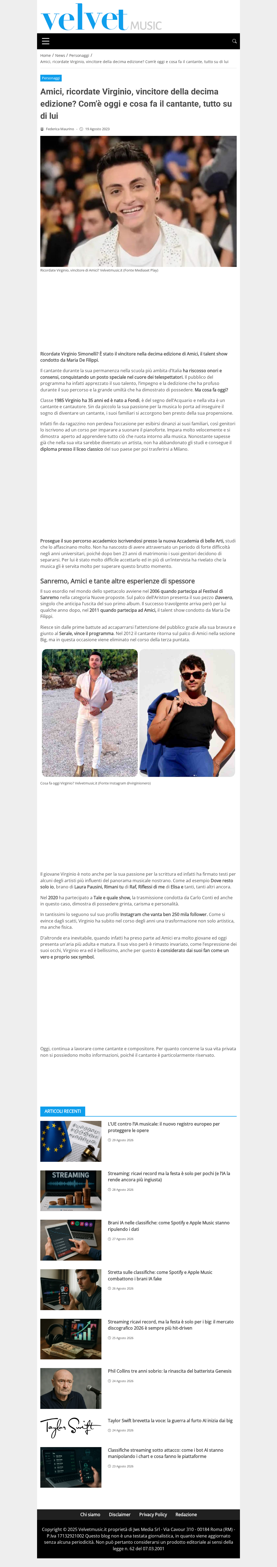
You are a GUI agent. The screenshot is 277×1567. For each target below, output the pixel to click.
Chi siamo (90, 1514)
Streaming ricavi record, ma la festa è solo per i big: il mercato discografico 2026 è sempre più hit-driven (171, 1325)
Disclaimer (120, 1514)
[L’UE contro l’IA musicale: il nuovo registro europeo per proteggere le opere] (70, 1141)
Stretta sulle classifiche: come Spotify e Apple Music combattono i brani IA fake (160, 1275)
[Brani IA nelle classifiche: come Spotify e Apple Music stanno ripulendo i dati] (70, 1240)
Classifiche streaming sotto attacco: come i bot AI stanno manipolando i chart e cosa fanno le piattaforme (165, 1453)
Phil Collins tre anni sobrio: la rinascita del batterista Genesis (170, 1371)
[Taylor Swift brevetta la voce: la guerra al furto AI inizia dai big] (70, 1428)
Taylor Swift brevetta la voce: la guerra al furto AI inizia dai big (170, 1421)
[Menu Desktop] (45, 41)
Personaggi (51, 78)
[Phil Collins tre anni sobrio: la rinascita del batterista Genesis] (70, 1388)
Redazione (186, 1514)
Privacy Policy (153, 1514)
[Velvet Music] (101, 16)
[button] (234, 41)
